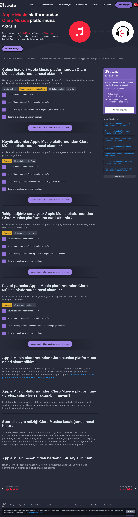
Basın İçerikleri (80, 505)
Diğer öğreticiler (119, 176)
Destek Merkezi (36, 505)
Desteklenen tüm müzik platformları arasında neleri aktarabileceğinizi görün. (48, 376)
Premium (7, 161)
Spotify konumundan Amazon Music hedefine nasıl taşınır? (118, 162)
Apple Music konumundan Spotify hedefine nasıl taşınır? (118, 140)
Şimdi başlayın (124, 5)
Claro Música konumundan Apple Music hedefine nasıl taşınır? (117, 124)
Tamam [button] (130, 511)
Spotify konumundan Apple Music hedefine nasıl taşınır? (117, 132)
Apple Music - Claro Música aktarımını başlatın (50, 128)
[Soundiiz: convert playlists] (4, 505)
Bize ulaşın (95, 505)
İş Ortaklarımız (52, 505)
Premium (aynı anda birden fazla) (32, 89)
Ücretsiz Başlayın (12, 49)
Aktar (32, 5)
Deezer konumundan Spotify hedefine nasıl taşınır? (119, 155)
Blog (12, 505)
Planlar (94, 5)
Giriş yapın (107, 5)
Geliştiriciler (108, 505)
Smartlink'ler (81, 5)
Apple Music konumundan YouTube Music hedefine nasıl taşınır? (118, 170)
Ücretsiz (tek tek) (10, 89)
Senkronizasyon (64, 5)
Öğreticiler (22, 505)
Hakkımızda (66, 505)
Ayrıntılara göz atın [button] (35, 512)
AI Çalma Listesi (46, 5)
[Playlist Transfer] (8, 5)
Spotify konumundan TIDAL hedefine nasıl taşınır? (119, 147)
